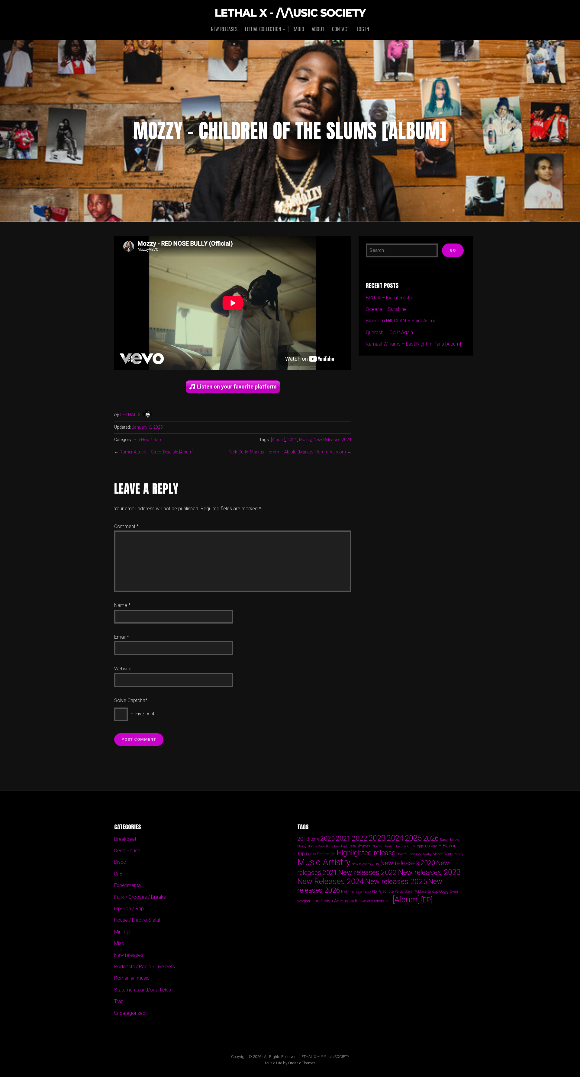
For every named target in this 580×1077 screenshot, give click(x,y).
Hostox (402, 854)
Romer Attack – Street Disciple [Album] (156, 452)
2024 (292, 439)
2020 (327, 838)
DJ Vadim (433, 846)
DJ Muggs (415, 846)
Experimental (128, 885)
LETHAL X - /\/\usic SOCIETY (290, 13)
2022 (359, 838)
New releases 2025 (396, 881)
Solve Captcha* (130, 700)
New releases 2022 (367, 872)
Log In (363, 29)
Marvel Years (443, 854)
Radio (298, 29)
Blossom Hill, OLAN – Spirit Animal (401, 321)
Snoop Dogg (438, 891)
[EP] (427, 900)
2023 (377, 838)
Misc (119, 943)
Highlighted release (366, 853)
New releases (224, 29)
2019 (315, 839)
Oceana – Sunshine (386, 309)
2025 (413, 838)
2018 (303, 839)
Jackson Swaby (419, 854)
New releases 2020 (407, 863)
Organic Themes (301, 1063)
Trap (119, 1001)
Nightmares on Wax (356, 892)
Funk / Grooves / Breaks (140, 897)
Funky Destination (321, 854)
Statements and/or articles (142, 990)
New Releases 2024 (332, 439)
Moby (459, 854)
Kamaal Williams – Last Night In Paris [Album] (413, 344)
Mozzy (305, 439)
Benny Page (316, 846)
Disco (120, 862)
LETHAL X (130, 415)
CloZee (377, 846)
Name (122, 605)
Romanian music (132, 978)
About (318, 29)
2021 (343, 838)
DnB (118, 874)
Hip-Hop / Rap (147, 439)
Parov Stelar (404, 891)
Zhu (388, 901)
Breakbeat (125, 839)
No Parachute (383, 891)
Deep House (127, 850)
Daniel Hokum (395, 846)
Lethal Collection (263, 29)
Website (122, 669)
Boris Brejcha (335, 846)
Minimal (122, 932)
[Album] (278, 439)
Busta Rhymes (358, 846)
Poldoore (421, 892)
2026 (431, 838)
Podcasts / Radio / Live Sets (144, 966)
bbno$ (302, 846)
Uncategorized (129, 1013)
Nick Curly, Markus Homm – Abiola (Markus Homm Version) (287, 452)
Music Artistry (323, 862)
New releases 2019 (365, 864)
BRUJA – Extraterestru (389, 298)
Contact (340, 29)
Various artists (372, 901)
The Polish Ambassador (336, 901)
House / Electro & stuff (138, 920)
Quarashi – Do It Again (389, 332)
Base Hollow (449, 839)
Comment (126, 526)
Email (121, 637)
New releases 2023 (429, 872)
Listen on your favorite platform (237, 386)
